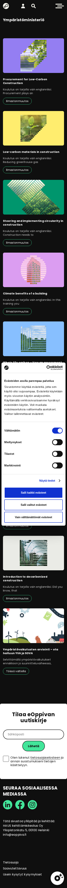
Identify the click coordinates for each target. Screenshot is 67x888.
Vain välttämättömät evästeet (33, 517)
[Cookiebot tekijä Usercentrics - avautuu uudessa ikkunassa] (47, 367)
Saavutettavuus (15, 868)
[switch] (57, 442)
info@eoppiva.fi (14, 834)
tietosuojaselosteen (45, 757)
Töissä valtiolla (16, 671)
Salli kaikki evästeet (33, 492)
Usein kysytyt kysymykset (22, 874)
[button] (33, 6)
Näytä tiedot (47, 480)
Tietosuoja (10, 862)
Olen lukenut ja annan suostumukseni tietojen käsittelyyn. (36, 761)
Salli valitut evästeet (34, 504)
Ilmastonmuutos (17, 101)
